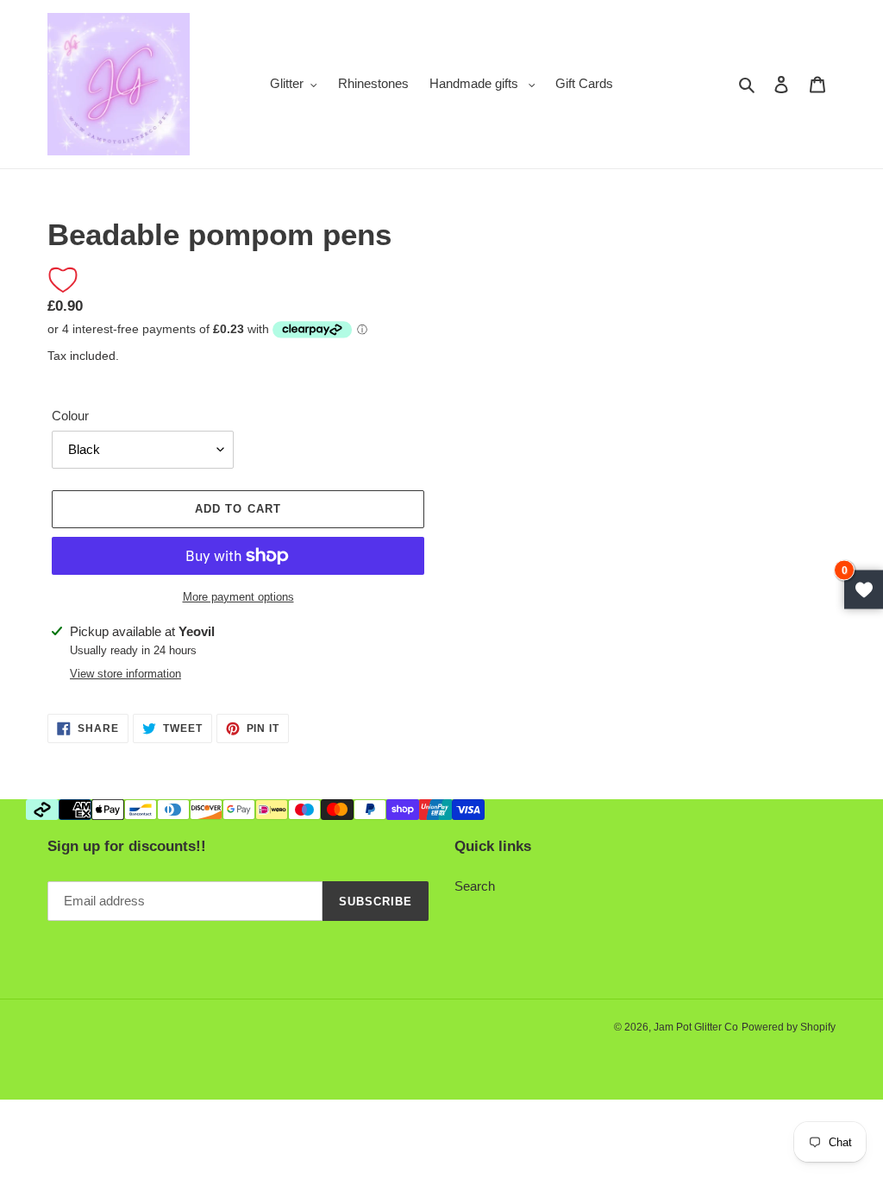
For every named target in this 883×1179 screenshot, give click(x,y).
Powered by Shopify (789, 1027)
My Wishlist (863, 590)
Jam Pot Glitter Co (696, 1027)
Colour (70, 415)
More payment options (238, 596)
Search (474, 886)
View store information (125, 673)
